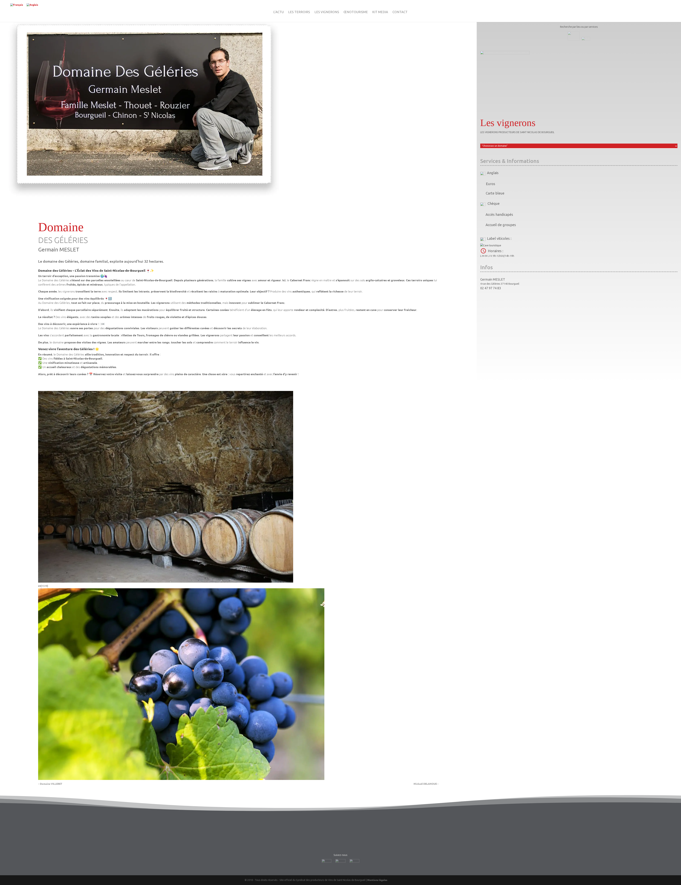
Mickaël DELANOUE (425, 783)
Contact (400, 12)
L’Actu (278, 12)
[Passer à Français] (17, 4)
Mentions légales (377, 879)
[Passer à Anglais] (32, 4)
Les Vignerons (326, 12)
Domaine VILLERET (51, 783)
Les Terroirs (299, 12)
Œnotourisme (356, 12)
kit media (380, 12)
